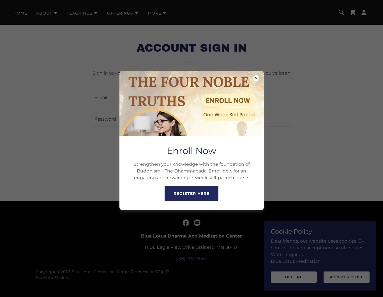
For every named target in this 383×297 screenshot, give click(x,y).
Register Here (191, 193)
